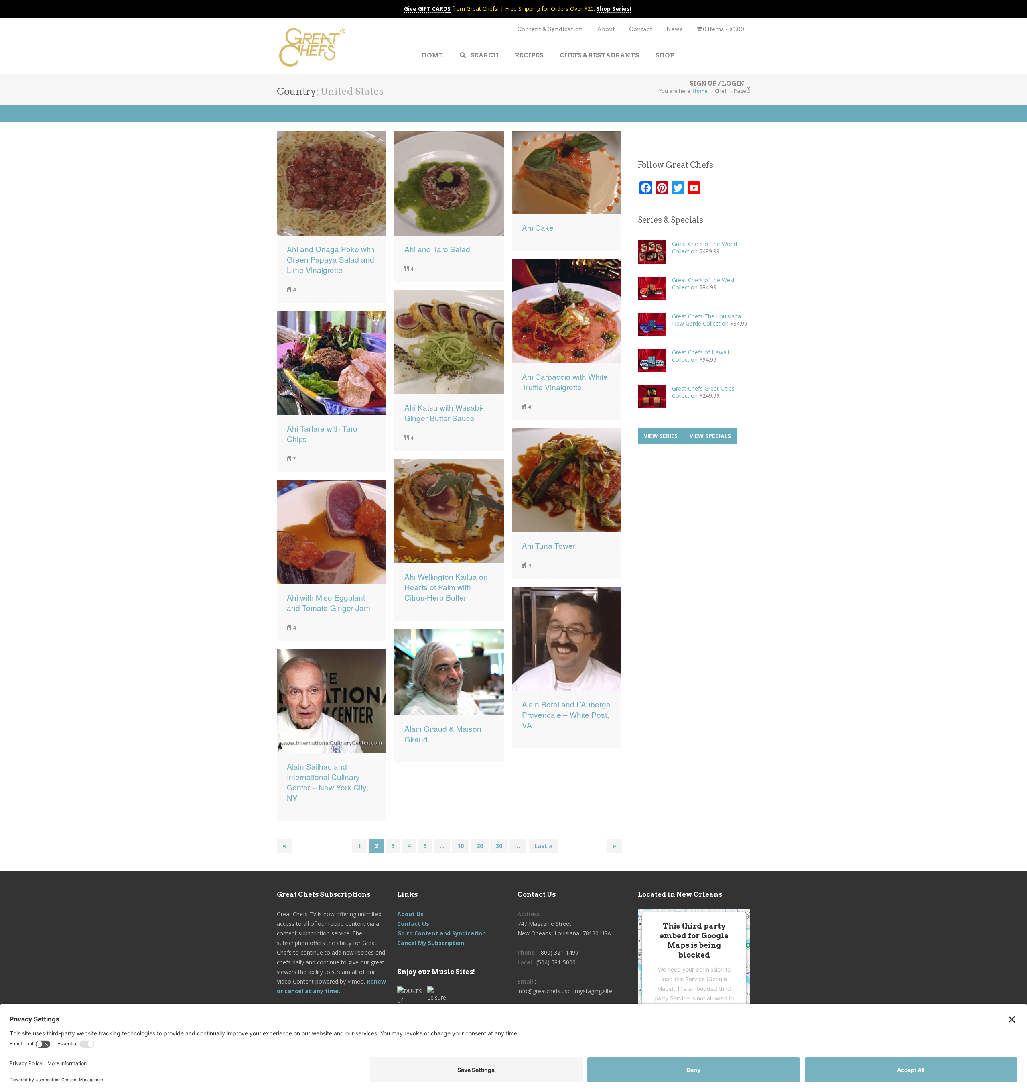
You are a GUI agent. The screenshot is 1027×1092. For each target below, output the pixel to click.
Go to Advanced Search (82, 113)
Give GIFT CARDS (427, 8)
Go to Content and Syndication (441, 933)
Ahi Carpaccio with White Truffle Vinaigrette (565, 381)
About (606, 29)
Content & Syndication (550, 29)
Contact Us (413, 923)
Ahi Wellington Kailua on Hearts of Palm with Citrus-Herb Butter (446, 587)
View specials (710, 436)
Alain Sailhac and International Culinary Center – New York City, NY (327, 782)
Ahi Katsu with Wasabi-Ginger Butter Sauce (443, 412)
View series (661, 436)
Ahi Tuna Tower (548, 545)
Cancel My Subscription (430, 943)
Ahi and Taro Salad (437, 249)
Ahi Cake (538, 227)
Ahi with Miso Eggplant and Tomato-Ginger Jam (328, 602)
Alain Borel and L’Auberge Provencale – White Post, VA (566, 714)
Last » (543, 846)
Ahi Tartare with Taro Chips (322, 433)
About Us (410, 914)
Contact (640, 29)
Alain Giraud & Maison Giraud (442, 733)
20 (480, 846)
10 (460, 846)
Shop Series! (614, 8)
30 (499, 846)
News (674, 29)
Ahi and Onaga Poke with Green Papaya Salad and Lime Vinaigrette (331, 259)
